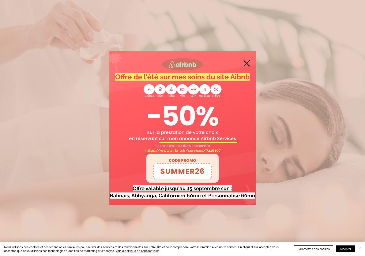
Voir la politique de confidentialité (137, 251)
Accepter (345, 249)
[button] (247, 63)
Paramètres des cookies (313, 249)
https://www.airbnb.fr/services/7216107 (183, 150)
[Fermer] (359, 249)
